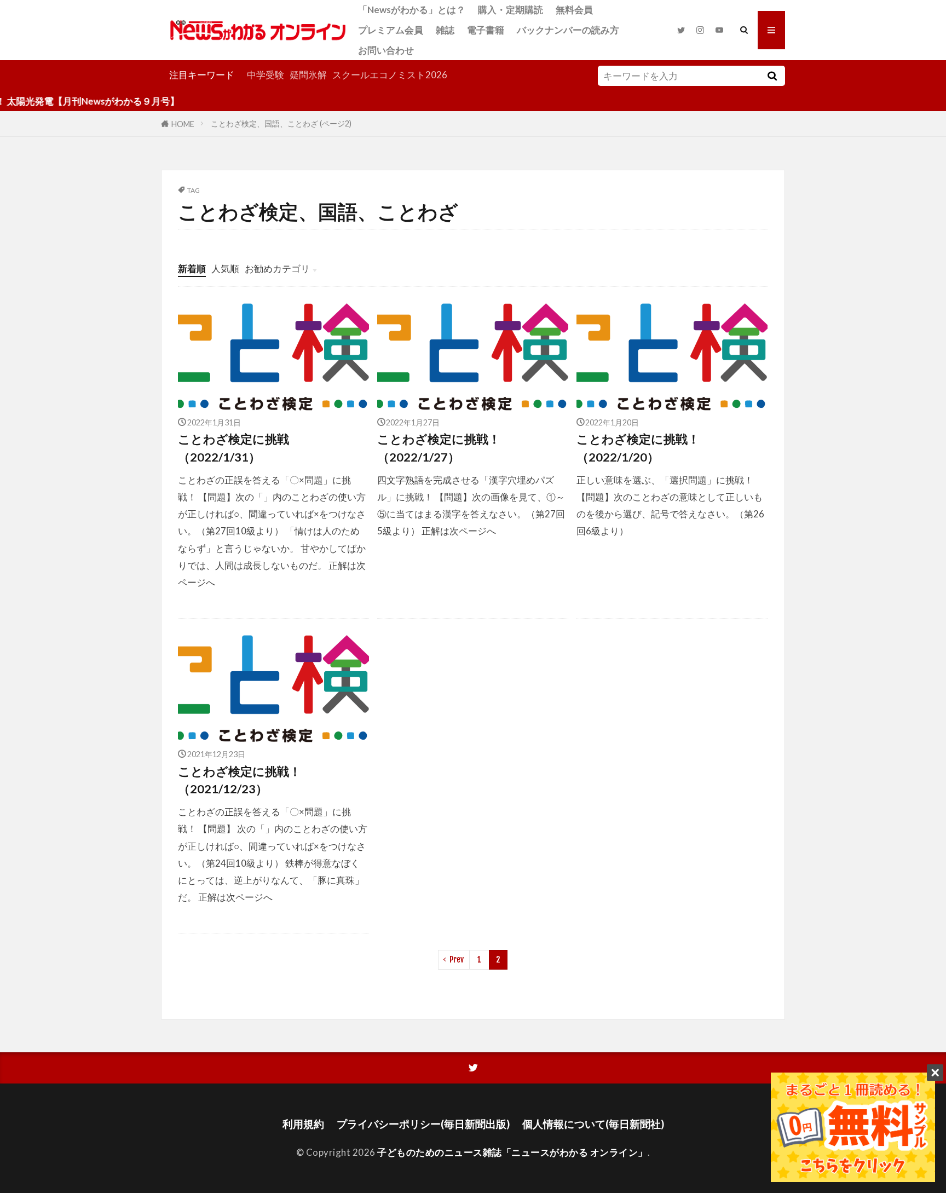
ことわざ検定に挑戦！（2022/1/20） (638, 448)
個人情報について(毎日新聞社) (593, 1123)
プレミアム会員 (390, 30)
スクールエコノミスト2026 (389, 74)
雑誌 (445, 30)
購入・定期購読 (510, 9)
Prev (456, 959)
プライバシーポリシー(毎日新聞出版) (423, 1123)
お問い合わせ (386, 50)
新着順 (192, 268)
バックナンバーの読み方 (568, 30)
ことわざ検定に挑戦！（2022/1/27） (438, 448)
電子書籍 (485, 30)
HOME (182, 123)
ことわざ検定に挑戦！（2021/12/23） (239, 780)
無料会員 (574, 9)
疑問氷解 (308, 74)
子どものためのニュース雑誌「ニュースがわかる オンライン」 (512, 1152)
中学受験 (265, 74)
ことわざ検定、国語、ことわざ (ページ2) (281, 123)
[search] (772, 76)
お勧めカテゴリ (277, 268)
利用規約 (303, 1123)
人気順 (225, 268)
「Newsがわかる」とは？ (411, 9)
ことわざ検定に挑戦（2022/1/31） (233, 448)
